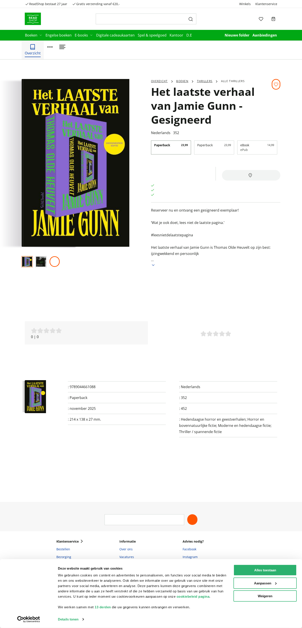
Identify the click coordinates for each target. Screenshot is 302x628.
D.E (189, 35)
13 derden (103, 607)
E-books (81, 35)
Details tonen (68, 619)
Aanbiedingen (264, 35)
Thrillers (205, 81)
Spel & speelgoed (152, 35)
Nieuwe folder (237, 35)
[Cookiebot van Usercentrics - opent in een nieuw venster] (28, 619)
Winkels (245, 4)
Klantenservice (266, 4)
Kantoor (176, 35)
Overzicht (159, 81)
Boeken (31, 35)
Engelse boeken (59, 35)
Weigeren (265, 596)
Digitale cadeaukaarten (115, 35)
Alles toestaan (265, 570)
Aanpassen (262, 583)
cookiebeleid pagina (193, 596)
